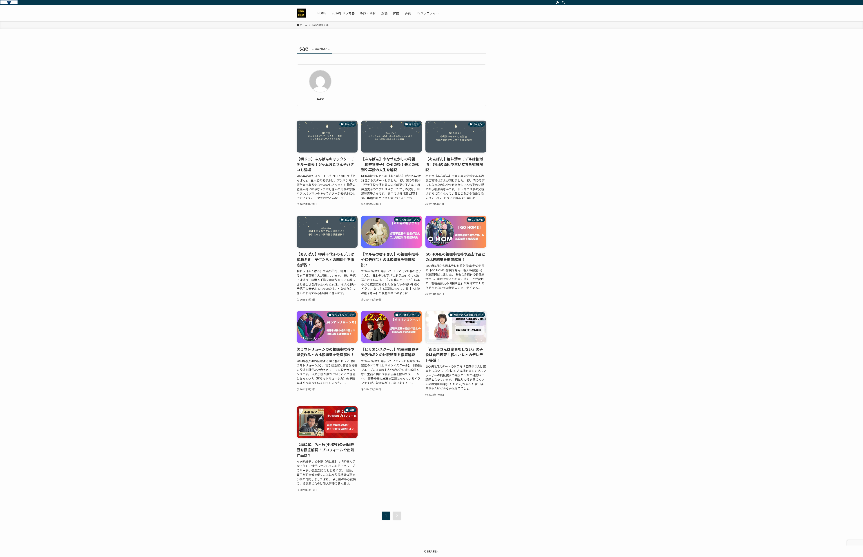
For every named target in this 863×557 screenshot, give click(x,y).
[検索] (563, 2)
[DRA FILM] (301, 13)
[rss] (558, 2)
